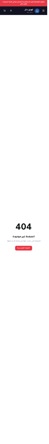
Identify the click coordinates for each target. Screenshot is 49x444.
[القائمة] (43, 10)
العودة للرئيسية (23, 248)
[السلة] (4, 10)
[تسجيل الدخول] (11, 10)
